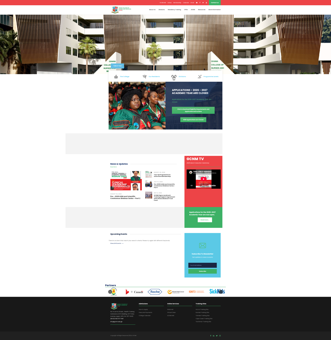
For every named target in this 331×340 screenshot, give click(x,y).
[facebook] (210, 335)
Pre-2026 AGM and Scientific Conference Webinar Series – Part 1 (164, 185)
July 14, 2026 (158, 182)
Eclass (170, 3)
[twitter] (203, 3)
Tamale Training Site (202, 316)
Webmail (170, 309)
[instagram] (220, 335)
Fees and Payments (145, 312)
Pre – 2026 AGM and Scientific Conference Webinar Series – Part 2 (125, 197)
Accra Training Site (202, 309)
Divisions (162, 10)
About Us (152, 10)
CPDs (186, 10)
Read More (113, 167)
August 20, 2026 (116, 194)
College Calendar (145, 316)
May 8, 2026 (158, 193)
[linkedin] (213, 335)
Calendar (186, 3)
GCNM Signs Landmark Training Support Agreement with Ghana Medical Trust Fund (164, 197)
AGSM (193, 10)
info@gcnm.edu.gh (116, 321)
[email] (196, 3)
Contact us (215, 3)
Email (192, 3)
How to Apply (143, 309)
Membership (177, 3)
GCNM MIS (163, 3)
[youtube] (206, 3)
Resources (201, 10)
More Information (215, 10)
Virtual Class (171, 312)
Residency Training (174, 10)
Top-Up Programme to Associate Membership (162, 175)
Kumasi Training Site (202, 312)
